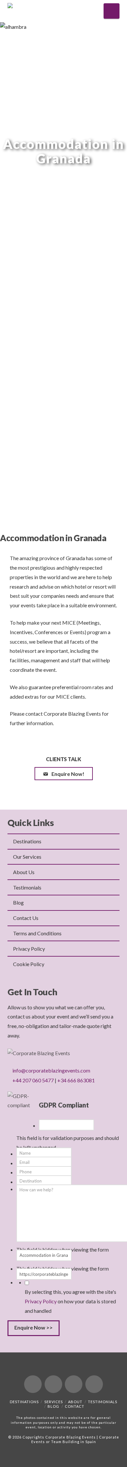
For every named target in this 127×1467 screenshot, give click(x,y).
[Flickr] (94, 1384)
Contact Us (25, 918)
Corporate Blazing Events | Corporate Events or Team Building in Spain (75, 1439)
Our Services (27, 856)
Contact (74, 1406)
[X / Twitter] (53, 1384)
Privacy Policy (29, 948)
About (75, 1402)
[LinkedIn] (73, 1384)
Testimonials (27, 887)
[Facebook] (33, 1384)
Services (53, 1402)
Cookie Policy (28, 964)
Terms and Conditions (37, 933)
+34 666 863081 (76, 1080)
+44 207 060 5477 (33, 1080)
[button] (112, 11)
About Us (24, 872)
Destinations (27, 841)
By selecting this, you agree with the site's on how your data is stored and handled (70, 1301)
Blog (18, 902)
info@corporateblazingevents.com (51, 1070)
